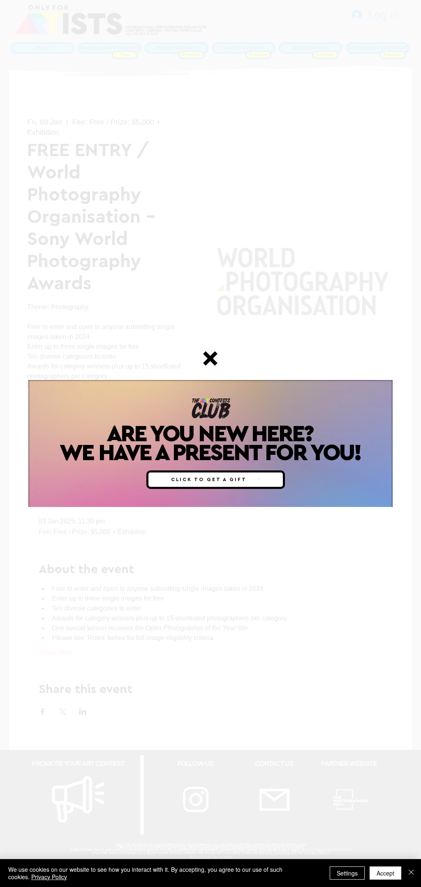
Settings (347, 873)
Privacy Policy (49, 877)
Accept (385, 873)
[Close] (411, 873)
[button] (210, 358)
